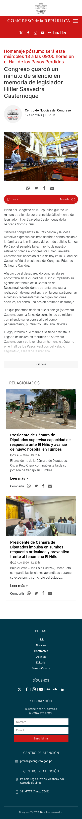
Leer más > (19, 478)
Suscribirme (41, 738)
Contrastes (41, 651)
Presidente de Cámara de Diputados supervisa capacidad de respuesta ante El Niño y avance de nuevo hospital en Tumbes (40, 442)
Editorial (41, 662)
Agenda (41, 656)
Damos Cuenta (41, 668)
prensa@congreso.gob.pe (36, 761)
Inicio (41, 639)
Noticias (41, 645)
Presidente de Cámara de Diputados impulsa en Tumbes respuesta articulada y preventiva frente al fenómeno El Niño (39, 549)
